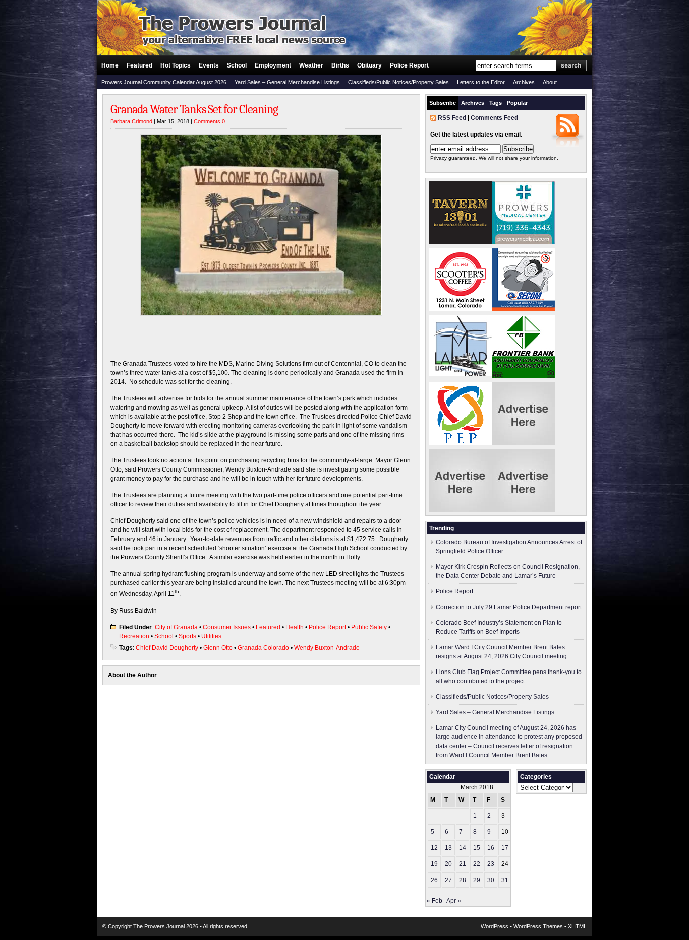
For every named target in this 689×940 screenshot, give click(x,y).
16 (490, 847)
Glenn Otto (218, 647)
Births (340, 65)
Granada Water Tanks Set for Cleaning (194, 109)
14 (462, 847)
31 (504, 880)
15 (476, 847)
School (237, 65)
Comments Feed (494, 117)
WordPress (494, 926)
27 (448, 880)
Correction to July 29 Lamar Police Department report (509, 607)
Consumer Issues (227, 627)
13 (448, 847)
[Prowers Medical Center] (523, 242)
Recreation (134, 636)
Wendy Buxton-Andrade (327, 647)
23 (490, 863)
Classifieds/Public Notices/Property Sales (398, 82)
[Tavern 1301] (460, 242)
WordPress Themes (538, 926)
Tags (495, 103)
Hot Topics (175, 65)
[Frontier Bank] (523, 376)
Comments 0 (209, 121)
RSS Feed (452, 117)
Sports (187, 636)
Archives (524, 82)
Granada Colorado (263, 647)
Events (209, 65)
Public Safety (369, 627)
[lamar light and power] (460, 374)
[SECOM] (523, 309)
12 (434, 847)
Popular (517, 103)
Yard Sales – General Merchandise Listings (287, 82)
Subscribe (442, 103)
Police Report (409, 65)
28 (462, 880)
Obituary (369, 65)
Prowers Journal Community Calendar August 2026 (163, 82)
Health (294, 627)
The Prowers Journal (159, 926)
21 (462, 863)
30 (490, 880)
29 (476, 880)
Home (110, 65)
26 (434, 880)
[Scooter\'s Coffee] (460, 309)
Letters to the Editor (481, 82)
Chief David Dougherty (167, 647)
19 (434, 863)
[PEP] (460, 443)
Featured (139, 65)
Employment (273, 65)
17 (504, 847)
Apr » (453, 900)
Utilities (211, 636)
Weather (311, 65)
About (550, 82)
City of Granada (176, 627)
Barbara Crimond (131, 121)
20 (448, 863)
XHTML (577, 926)
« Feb (434, 900)
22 (476, 863)
